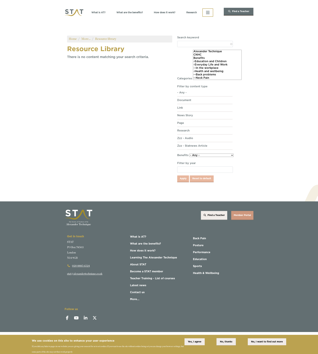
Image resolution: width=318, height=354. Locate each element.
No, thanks (226, 342)
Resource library (105, 39)
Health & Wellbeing (206, 273)
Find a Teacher (240, 11)
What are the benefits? (129, 12)
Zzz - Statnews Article (192, 146)
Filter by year (186, 163)
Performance (201, 252)
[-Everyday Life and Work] (217, 64)
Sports (197, 266)
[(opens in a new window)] (69, 318)
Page (180, 123)
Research (191, 12)
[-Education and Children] (217, 61)
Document (184, 100)
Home (73, 39)
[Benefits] (217, 58)
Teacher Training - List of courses (152, 278)
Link (180, 107)
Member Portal (242, 215)
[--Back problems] (217, 74)
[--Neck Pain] (217, 78)
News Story (185, 115)
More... (86, 39)
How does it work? (164, 12)
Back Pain (199, 238)
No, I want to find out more (267, 342)
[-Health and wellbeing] (217, 71)
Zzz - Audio (185, 138)
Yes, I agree (194, 342)
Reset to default (201, 178)
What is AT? (98, 12)
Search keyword (188, 37)
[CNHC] (217, 55)
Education (200, 259)
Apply (183, 178)
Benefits (182, 155)
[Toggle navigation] (207, 12)
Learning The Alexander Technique (153, 257)
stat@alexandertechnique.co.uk (84, 273)
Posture (198, 245)
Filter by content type (192, 86)
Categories (184, 78)
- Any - (182, 92)
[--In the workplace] (217, 68)
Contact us (137, 292)
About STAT (138, 264)
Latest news (138, 285)
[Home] (74, 12)
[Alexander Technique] (217, 51)
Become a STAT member (146, 271)
